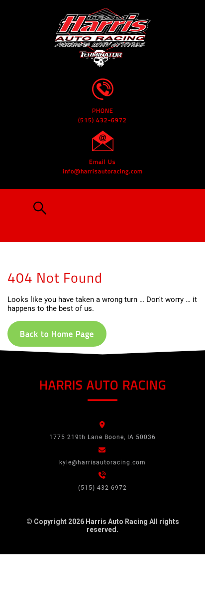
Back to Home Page (57, 334)
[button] (35, 208)
